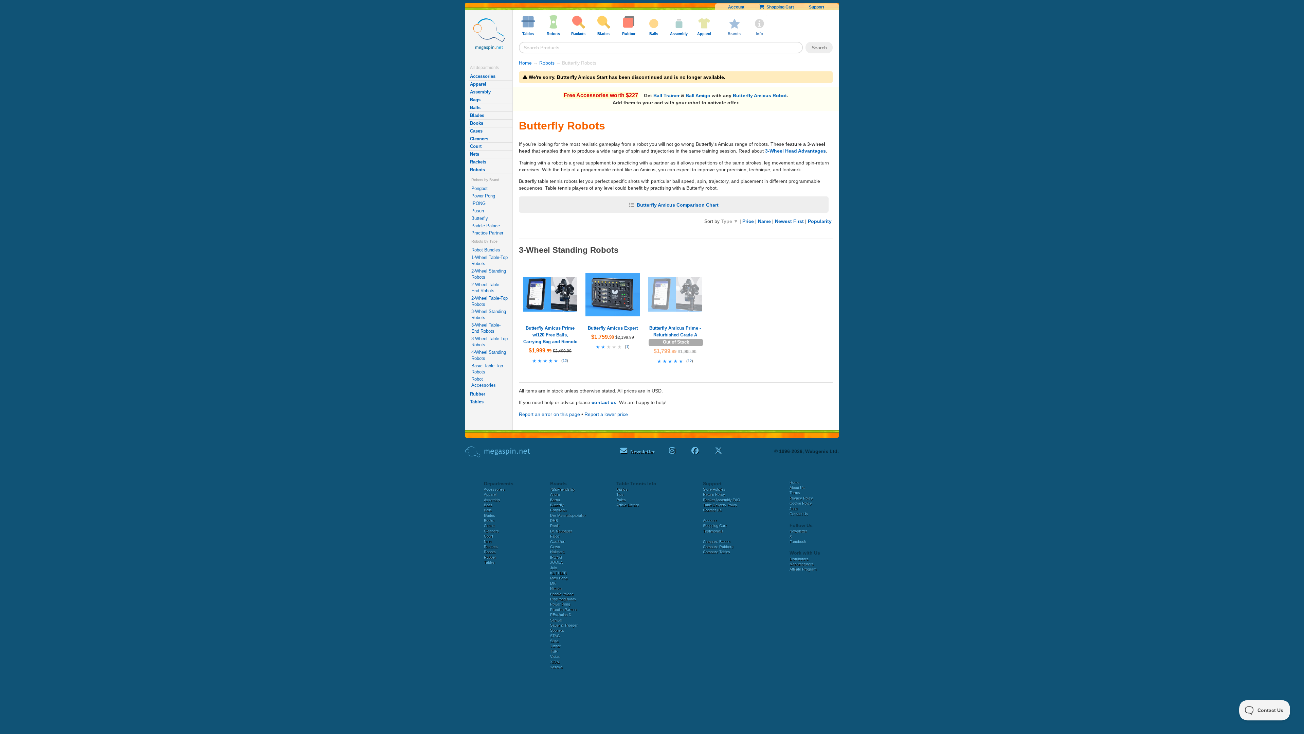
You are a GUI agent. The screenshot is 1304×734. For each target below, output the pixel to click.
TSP (553, 651)
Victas (555, 656)
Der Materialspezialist (567, 515)
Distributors (799, 559)
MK (553, 583)
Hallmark (557, 552)
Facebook (798, 542)
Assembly (480, 91)
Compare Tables (716, 552)
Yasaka (556, 667)
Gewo (555, 547)
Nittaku (556, 589)
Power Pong (483, 195)
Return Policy (714, 494)
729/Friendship (562, 489)
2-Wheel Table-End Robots (486, 287)
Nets (474, 154)
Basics (622, 489)
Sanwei (556, 620)
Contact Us (712, 510)
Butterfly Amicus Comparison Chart (678, 205)
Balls (475, 107)
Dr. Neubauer (561, 531)
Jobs (794, 509)
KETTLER (558, 573)
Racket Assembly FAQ (721, 500)
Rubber (477, 394)
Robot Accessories (483, 382)
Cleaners (479, 138)
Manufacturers (802, 564)
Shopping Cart (779, 7)
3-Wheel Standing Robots (488, 314)
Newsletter (798, 531)
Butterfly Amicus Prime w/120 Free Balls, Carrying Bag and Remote (550, 335)
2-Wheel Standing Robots (488, 274)
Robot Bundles (485, 249)
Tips (619, 494)
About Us (797, 488)
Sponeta (557, 630)
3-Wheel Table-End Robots (486, 328)
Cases (476, 131)
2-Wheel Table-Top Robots (489, 301)
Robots (477, 169)
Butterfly (479, 218)
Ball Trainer (666, 95)
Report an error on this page (549, 414)
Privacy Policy (801, 498)
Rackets (478, 161)
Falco (554, 536)
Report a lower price (606, 414)
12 (565, 361)
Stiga (554, 641)
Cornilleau (558, 510)
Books (476, 123)
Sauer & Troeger (564, 625)
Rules (621, 500)
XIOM (555, 662)
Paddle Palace (485, 225)
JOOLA (556, 562)
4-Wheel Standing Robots (488, 355)
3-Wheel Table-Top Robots (489, 341)
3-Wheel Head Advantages (795, 151)
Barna (555, 500)
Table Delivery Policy (720, 505)
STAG (555, 636)
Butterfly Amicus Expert (613, 328)
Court (476, 146)
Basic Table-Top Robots (487, 368)
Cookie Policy (801, 503)
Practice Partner (487, 232)
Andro (555, 494)
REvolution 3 (560, 615)
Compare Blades (716, 542)
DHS (554, 521)
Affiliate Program (803, 569)
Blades (477, 115)
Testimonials (713, 531)
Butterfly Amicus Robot (760, 95)
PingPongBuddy (563, 599)
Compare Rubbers (718, 547)
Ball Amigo (698, 95)
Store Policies (714, 489)
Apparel (478, 84)
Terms (795, 493)
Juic (553, 568)
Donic (555, 526)
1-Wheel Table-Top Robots (489, 260)
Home (525, 63)
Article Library (627, 505)
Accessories (482, 76)
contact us (604, 402)
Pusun (477, 210)
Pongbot (479, 188)
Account (736, 7)
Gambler (557, 542)
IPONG (478, 203)
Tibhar (555, 646)
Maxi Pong (558, 578)
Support (816, 7)
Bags (475, 99)
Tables (477, 401)
